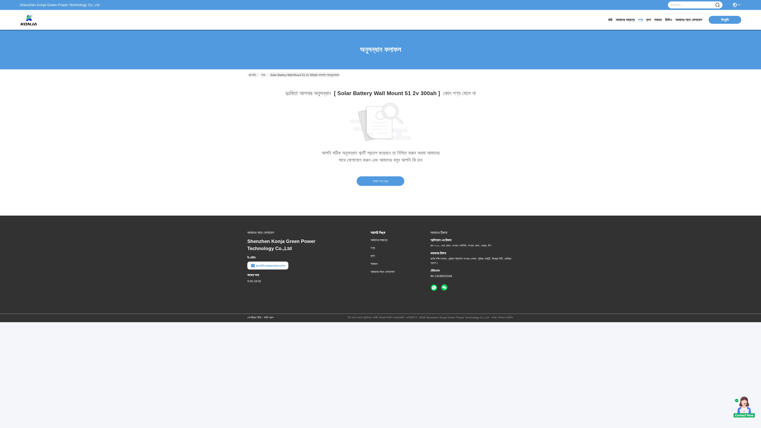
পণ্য (640, 20)
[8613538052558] (434, 287)
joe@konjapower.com (270, 265)
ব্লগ (648, 20)
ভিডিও (668, 20)
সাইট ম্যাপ (268, 317)
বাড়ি (610, 20)
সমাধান (658, 20)
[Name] (717, 5)
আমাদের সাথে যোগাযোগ (688, 20)
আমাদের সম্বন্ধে (625, 20)
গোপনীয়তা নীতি (254, 317)
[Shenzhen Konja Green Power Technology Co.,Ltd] (41, 20)
